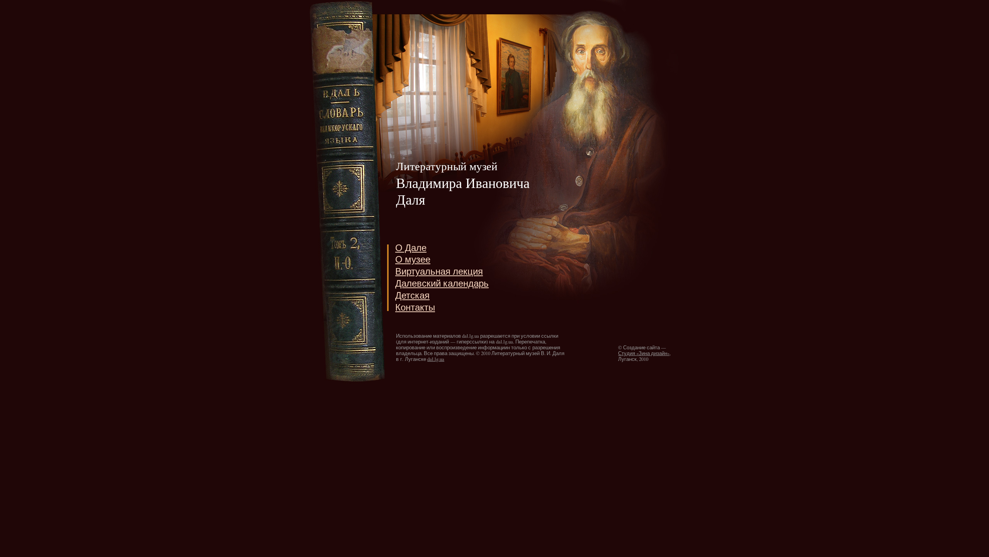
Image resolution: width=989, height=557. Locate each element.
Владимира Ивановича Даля (463, 183)
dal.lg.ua (435, 359)
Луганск (627, 359)
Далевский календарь (442, 283)
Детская (412, 295)
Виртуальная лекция (439, 271)
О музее (412, 259)
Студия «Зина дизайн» (644, 353)
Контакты (415, 307)
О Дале (411, 247)
